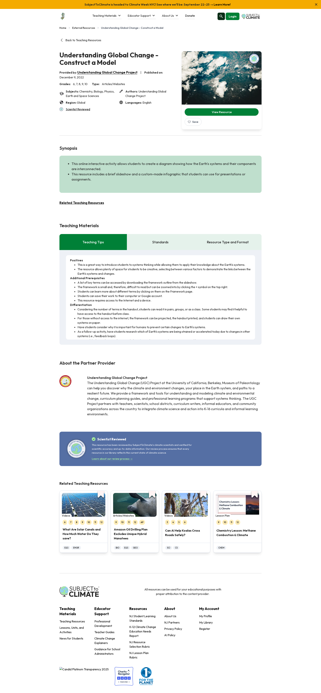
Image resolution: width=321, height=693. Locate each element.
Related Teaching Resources (81, 203)
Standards (160, 242)
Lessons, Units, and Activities (71, 630)
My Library (206, 622)
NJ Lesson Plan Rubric (139, 655)
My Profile (205, 616)
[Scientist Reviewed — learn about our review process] (254, 58)
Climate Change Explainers (104, 641)
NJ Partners (172, 622)
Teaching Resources (72, 621)
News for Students (71, 638)
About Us (170, 616)
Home (62, 28)
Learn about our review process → (112, 458)
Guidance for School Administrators (107, 651)
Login (232, 16)
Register (204, 629)
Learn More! (222, 4)
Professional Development (103, 623)
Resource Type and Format (228, 242)
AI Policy (169, 635)
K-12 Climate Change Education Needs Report (142, 631)
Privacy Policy (173, 629)
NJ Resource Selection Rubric (139, 644)
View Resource (222, 112)
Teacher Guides (104, 632)
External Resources (83, 28)
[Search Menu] (221, 16)
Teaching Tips (93, 242)
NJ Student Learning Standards (142, 618)
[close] (316, 4)
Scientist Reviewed (78, 109)
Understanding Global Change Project (107, 72)
